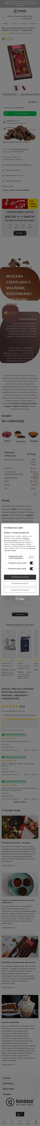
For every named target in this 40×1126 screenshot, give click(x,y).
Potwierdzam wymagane (20, 590)
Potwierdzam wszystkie (20, 577)
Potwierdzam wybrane (20, 583)
